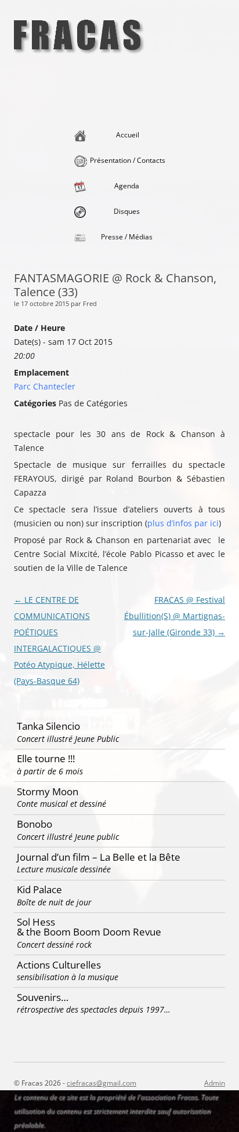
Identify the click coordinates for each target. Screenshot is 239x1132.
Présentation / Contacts (127, 160)
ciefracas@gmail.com (101, 1083)
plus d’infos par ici (183, 523)
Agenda (126, 186)
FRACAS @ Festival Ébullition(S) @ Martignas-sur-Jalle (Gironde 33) (174, 616)
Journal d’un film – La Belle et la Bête (98, 862)
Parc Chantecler (44, 386)
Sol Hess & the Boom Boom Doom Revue (89, 932)
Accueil (127, 135)
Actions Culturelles (67, 970)
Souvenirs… (94, 1003)
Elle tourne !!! (50, 764)
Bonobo (68, 829)
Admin (214, 1083)
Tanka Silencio (68, 731)
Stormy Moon (61, 797)
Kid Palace (54, 895)
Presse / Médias (127, 237)
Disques (127, 211)
